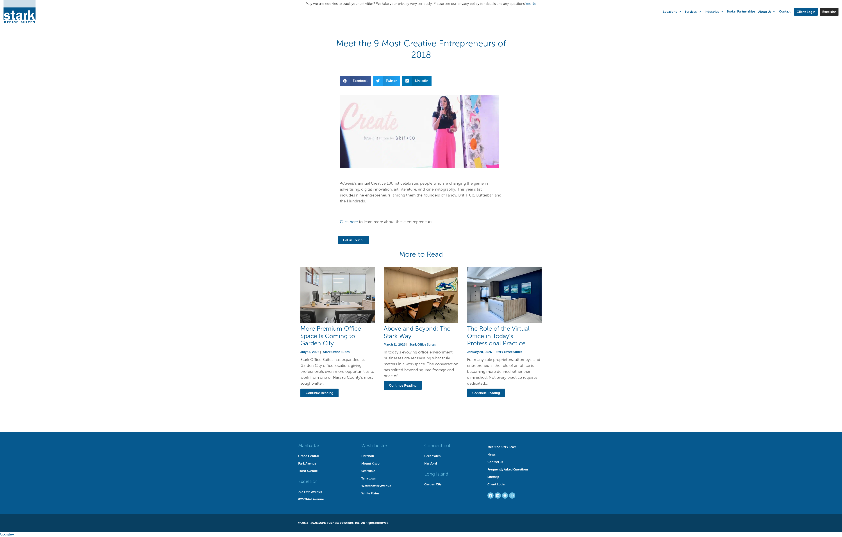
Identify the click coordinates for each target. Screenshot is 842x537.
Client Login (496, 484)
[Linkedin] (498, 495)
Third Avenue (308, 471)
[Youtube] (505, 495)
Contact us (495, 462)
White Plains (370, 493)
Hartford (430, 463)
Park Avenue (307, 463)
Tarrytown (368, 478)
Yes (528, 3)
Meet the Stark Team (502, 447)
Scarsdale (368, 471)
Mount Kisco (370, 463)
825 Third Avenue (311, 499)
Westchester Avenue (376, 486)
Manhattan (309, 445)
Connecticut (437, 445)
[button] (672, 12)
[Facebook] (490, 495)
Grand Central (308, 456)
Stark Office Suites (336, 352)
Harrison (367, 456)
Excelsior (307, 481)
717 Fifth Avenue (310, 492)
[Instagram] (512, 495)
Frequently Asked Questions (507, 469)
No (534, 3)
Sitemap (493, 477)
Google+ (7, 534)
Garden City (433, 484)
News (491, 454)
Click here (349, 222)
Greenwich (432, 456)
